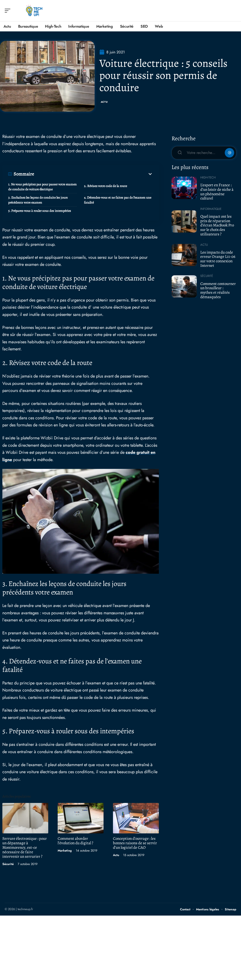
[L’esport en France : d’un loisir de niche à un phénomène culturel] (184, 188)
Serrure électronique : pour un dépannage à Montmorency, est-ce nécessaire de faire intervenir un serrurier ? (24, 847)
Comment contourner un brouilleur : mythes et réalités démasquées (218, 290)
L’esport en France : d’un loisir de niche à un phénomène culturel (216, 191)
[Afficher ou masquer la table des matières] (93, 174)
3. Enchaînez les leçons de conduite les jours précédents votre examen (38, 200)
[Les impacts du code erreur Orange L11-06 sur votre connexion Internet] (184, 255)
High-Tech (208, 177)
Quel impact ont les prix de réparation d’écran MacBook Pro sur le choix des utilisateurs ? (217, 225)
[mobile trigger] (9, 10)
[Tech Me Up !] (34, 10)
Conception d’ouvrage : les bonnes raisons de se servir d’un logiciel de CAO (135, 843)
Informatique (210, 209)
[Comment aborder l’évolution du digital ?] (81, 818)
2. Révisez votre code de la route (105, 186)
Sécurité (8, 864)
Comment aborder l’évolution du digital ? (75, 841)
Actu (104, 102)
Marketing (65, 850)
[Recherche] (233, 10)
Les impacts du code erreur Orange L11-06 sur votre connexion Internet (217, 259)
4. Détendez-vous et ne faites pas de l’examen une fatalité (117, 200)
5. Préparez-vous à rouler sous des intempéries (39, 210)
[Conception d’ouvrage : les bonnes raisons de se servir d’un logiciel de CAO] (136, 818)
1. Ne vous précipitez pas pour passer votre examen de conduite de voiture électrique (42, 186)
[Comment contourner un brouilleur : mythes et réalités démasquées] (184, 286)
